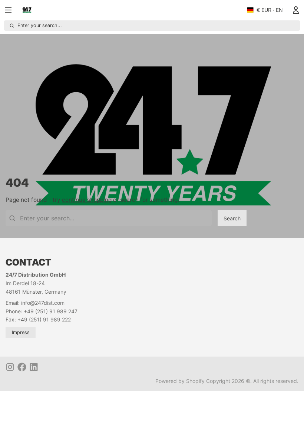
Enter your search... (39, 25)
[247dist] (27, 10)
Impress (21, 332)
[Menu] (11, 10)
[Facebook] (21, 367)
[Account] (294, 10)
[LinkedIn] (33, 367)
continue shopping (87, 199)
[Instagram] (10, 367)
